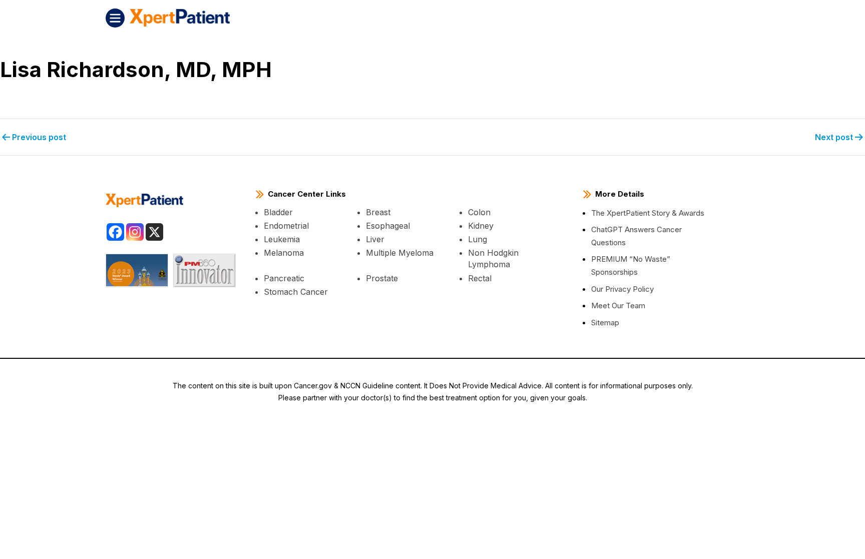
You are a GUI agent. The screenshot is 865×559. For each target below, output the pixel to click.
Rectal (480, 278)
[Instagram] (135, 232)
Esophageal (388, 226)
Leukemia (282, 239)
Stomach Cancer (296, 292)
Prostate (382, 278)
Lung (477, 239)
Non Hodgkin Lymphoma (493, 258)
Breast (378, 212)
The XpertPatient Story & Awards (647, 213)
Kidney (481, 226)
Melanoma (284, 253)
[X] (154, 232)
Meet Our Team (618, 305)
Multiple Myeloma (400, 253)
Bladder (278, 212)
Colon (479, 212)
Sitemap (605, 322)
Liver (375, 239)
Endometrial (286, 226)
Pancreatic (284, 278)
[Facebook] (115, 232)
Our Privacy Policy (622, 289)
